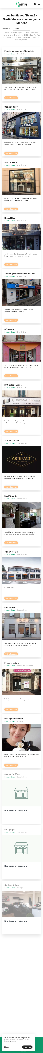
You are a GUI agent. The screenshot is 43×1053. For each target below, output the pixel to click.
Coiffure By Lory (11, 885)
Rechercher (35, 4)
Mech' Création (11, 496)
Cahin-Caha (9, 607)
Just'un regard (11, 552)
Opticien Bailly (11, 107)
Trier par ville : (7, 29)
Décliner (7, 1047)
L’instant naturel (11, 663)
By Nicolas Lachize (13, 385)
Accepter (27, 1047)
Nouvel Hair (9, 218)
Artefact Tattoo (11, 440)
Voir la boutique (11, 98)
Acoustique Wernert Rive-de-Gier (19, 274)
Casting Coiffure (12, 774)
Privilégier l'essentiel (13, 718)
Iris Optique (9, 829)
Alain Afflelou (10, 162)
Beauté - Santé (9, 54)
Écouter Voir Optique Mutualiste (19, 51)
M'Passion (9, 329)
